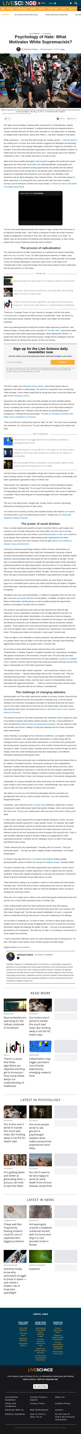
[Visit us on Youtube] (32, 3)
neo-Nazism (72, 140)
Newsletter (73, 119)
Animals (10, 9)
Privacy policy (37, 1403)
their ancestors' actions (19, 396)
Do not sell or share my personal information (65, 1417)
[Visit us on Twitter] (25, 3)
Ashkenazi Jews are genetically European (37, 724)
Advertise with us (14, 1410)
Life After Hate (53, 330)
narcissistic (21, 598)
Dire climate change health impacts (26, 14)
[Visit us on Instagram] (28, 3)
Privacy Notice (66, 368)
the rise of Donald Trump (19, 255)
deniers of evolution (33, 859)
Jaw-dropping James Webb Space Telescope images (40, 1332)
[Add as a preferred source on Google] (40, 1386)
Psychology (47, 33)
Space (63, 9)
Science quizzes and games (57, 1330)
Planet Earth (53, 9)
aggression (8, 583)
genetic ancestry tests (36, 805)
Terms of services (31, 368)
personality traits (34, 164)
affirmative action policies (33, 386)
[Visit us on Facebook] (21, 3)
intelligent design (52, 862)
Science (42, 9)
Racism (7, 229)
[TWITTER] (18, 958)
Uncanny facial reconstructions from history (40, 1358)
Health (32, 9)
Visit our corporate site (47, 1379)
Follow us (62, 119)
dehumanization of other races (55, 534)
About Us (60, 1397)
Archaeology (22, 9)
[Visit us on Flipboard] (35, 3)
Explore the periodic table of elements (40, 1351)
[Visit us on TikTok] (39, 3)
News (63, 49)
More (72, 9)
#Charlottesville (10, 316)
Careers (59, 1410)
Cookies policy (63, 1403)
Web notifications (39, 1410)
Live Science (24, 947)
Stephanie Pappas (31, 49)
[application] (40, 208)
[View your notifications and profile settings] (71, 3)
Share (9, 119)
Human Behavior (34, 33)
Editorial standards (15, 1414)
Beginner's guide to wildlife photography (58, 1337)
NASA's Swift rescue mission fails (56, 14)
